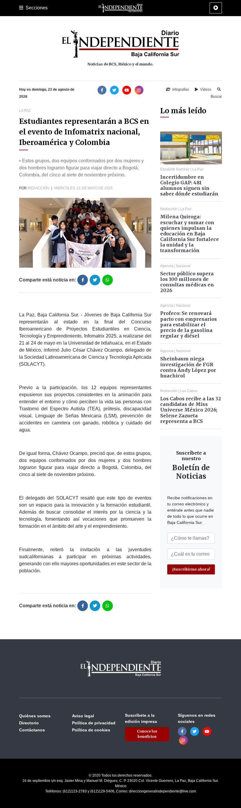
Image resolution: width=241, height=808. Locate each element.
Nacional (183, 266)
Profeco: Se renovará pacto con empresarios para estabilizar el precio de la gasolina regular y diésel (188, 324)
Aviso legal (83, 715)
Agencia (166, 266)
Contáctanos (32, 730)
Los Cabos (189, 391)
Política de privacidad (94, 723)
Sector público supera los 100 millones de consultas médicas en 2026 (187, 282)
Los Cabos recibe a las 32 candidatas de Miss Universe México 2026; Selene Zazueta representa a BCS (190, 410)
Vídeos (205, 89)
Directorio (29, 723)
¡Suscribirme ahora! (191, 569)
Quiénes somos (35, 715)
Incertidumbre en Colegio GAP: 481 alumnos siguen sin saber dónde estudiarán (189, 185)
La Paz (25, 111)
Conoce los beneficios (147, 734)
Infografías (180, 89)
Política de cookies (91, 730)
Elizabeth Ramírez (175, 169)
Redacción (38, 188)
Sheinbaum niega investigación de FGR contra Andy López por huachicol (188, 367)
